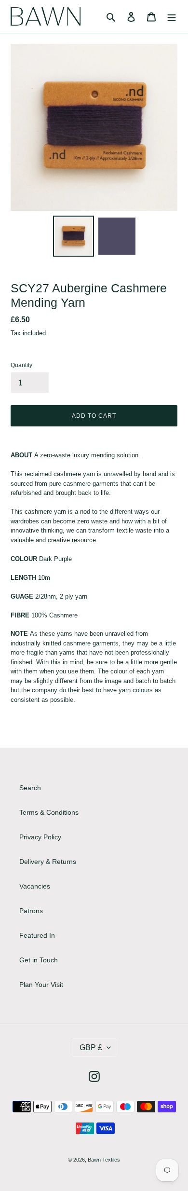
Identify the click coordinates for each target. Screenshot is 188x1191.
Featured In (37, 935)
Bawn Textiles (104, 1160)
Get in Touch (38, 960)
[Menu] (171, 16)
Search (30, 788)
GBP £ (91, 1047)
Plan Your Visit (41, 984)
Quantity (21, 365)
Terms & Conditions (49, 812)
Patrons (31, 911)
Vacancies (34, 886)
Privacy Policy (40, 837)
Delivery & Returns (47, 861)
